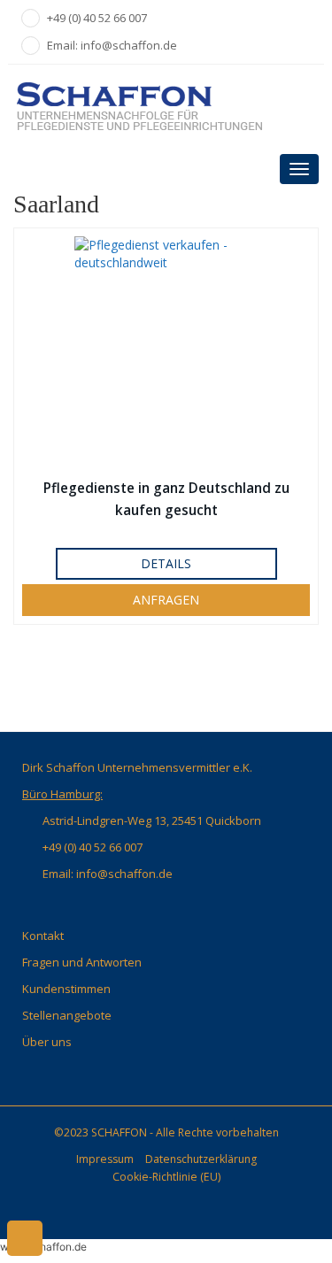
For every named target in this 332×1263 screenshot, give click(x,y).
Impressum (105, 1159)
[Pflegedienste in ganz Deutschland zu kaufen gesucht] (166, 352)
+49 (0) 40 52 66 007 (97, 18)
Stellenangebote (67, 1015)
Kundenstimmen (66, 989)
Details (166, 563)
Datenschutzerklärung (201, 1159)
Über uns (47, 1042)
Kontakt (43, 935)
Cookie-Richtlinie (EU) (166, 1176)
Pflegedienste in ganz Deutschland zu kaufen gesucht (166, 499)
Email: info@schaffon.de (112, 45)
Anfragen (166, 599)
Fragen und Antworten (82, 962)
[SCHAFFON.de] (166, 106)
